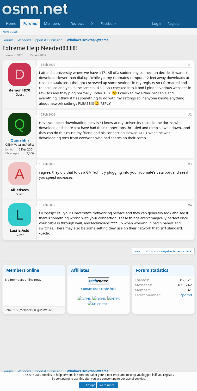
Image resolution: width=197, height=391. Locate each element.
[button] (63, 23)
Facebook (109, 23)
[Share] (183, 65)
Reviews (77, 23)
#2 (190, 114)
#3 (190, 164)
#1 (190, 65)
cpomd (186, 295)
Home (11, 23)
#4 (190, 205)
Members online (22, 270)
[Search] (190, 23)
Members (52, 23)
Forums (30, 23)
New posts (10, 31)
